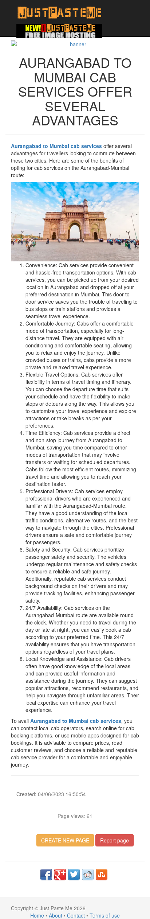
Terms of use (105, 915)
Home (37, 915)
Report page (114, 840)
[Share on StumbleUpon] (101, 874)
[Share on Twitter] (74, 874)
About (55, 915)
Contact (76, 915)
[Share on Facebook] (46, 874)
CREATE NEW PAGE (65, 840)
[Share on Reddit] (88, 874)
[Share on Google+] (60, 874)
